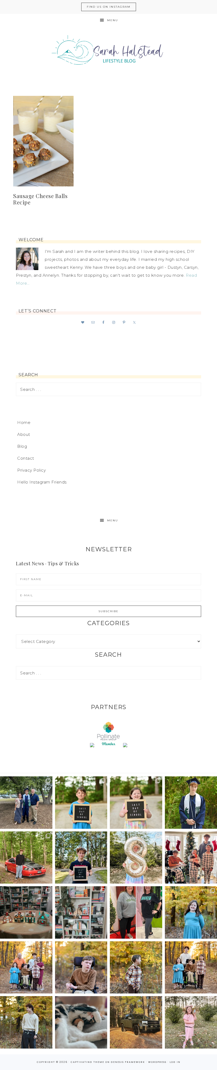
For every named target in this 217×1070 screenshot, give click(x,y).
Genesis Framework (128, 1062)
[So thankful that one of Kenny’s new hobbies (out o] (136, 1022)
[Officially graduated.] (26, 802)
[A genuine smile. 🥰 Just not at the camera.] (136, 967)
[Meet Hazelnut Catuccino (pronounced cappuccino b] (81, 1022)
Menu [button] (112, 20)
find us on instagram (108, 6)
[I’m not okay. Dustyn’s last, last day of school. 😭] (81, 857)
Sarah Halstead (108, 52)
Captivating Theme (87, 1062)
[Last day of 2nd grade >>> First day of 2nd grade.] (136, 802)
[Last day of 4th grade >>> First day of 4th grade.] (81, 802)
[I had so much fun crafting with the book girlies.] (26, 912)
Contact (25, 458)
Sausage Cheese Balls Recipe (40, 199)
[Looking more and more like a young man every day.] (81, 967)
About (23, 434)
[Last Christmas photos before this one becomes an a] (26, 1022)
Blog (22, 446)
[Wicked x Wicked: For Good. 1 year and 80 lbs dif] (136, 912)
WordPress (157, 1062)
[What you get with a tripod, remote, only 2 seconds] (26, 967)
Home (23, 422)
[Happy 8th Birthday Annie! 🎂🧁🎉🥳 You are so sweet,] (136, 857)
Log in (175, 1062)
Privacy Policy (31, 470)
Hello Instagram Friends (42, 482)
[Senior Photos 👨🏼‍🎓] (26, 857)
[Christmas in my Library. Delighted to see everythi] (81, 912)
